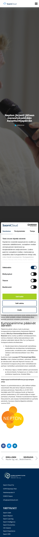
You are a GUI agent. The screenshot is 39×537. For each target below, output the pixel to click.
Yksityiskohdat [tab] (19, 231)
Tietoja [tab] (32, 231)
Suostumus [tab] (6, 231)
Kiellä (19, 310)
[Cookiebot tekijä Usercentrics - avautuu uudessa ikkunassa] (28, 225)
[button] (3, 445)
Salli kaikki (19, 296)
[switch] (34, 274)
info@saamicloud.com (10, 500)
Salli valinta (19, 303)
